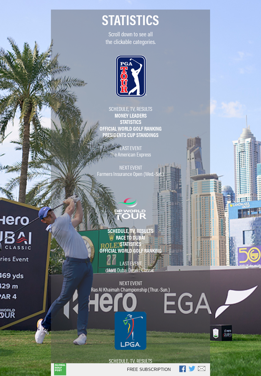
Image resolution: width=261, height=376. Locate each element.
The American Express (130, 154)
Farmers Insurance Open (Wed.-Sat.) (130, 173)
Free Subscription (149, 369)
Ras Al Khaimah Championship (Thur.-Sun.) (130, 289)
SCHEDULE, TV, (122, 361)
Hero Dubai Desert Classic (130, 270)
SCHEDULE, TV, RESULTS (130, 108)
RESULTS (144, 361)
